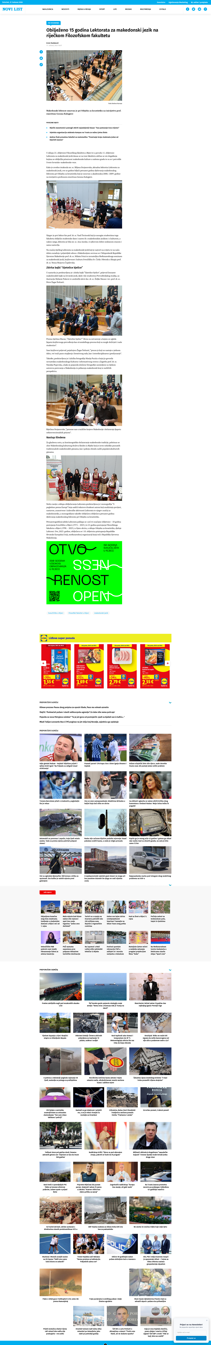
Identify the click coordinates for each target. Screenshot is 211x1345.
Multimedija (145, 9)
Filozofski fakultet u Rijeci (79, 613)
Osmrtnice (161, 2)
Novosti (65, 9)
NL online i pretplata (199, 2)
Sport (102, 9)
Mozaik (128, 9)
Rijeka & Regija (84, 9)
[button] (167, 663)
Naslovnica (47, 9)
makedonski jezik (101, 613)
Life (115, 9)
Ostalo (162, 9)
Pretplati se (191, 1338)
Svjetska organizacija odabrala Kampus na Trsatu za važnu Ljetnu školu (78, 132)
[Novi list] (12, 9)
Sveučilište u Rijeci (55, 613)
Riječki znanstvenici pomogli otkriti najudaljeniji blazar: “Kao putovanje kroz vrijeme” (84, 128)
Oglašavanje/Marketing (178, 2)
